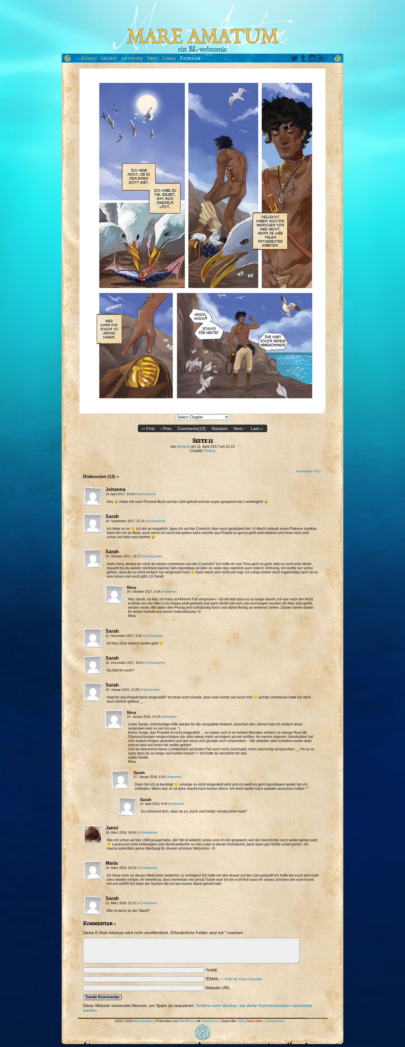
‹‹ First (148, 428)
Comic (89, 58)
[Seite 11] (202, 412)
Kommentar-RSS (308, 471)
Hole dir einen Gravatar (243, 979)
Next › (239, 428)
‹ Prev (166, 428)
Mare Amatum (202, 28)
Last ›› (257, 428)
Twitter (294, 58)
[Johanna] (93, 496)
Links (169, 58)
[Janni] (93, 834)
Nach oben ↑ (256, 1021)
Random (220, 428)
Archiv (109, 58)
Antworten (148, 494)
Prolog (210, 451)
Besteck (183, 447)
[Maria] (93, 870)
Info (152, 58)
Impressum (276, 1021)
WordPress (187, 1021)
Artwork (132, 58)
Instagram (312, 58)
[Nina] (114, 594)
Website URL (217, 987)
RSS (321, 58)
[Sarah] (93, 523)
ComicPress (210, 1021)
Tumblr (303, 58)
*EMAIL (233, 978)
